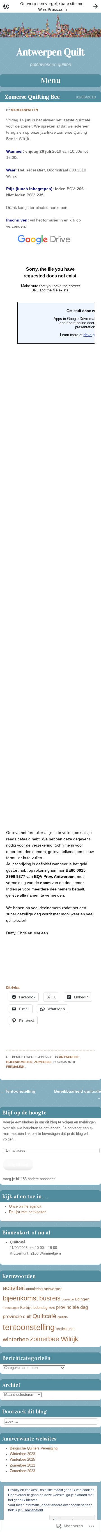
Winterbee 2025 (22, 1460)
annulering (34, 1289)
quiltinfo (63, 1317)
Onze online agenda (25, 1206)
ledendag (40, 1308)
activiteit (14, 1287)
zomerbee (43, 1062)
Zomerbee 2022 (22, 1465)
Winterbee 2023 (22, 1454)
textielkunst (65, 1329)
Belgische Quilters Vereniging (34, 1448)
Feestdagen (11, 1307)
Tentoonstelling (17, 1091)
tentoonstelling (29, 1327)
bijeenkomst (20, 1298)
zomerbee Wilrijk (54, 1339)
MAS (52, 1307)
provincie (12, 1316)
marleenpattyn (24, 110)
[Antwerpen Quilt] (50, 36)
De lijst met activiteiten (27, 1212)
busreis (50, 1298)
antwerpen (69, 1057)
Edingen (82, 1299)
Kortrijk (26, 1308)
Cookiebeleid (32, 1510)
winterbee (16, 1339)
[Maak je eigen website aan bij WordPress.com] (50, 6)
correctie (68, 1299)
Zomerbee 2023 (22, 1471)
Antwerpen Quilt (50, 52)
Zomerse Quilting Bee (32, 96)
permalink (15, 1066)
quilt (27, 1316)
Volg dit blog (18, 1165)
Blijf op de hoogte (24, 1112)
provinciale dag (72, 1307)
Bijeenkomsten (19, 1062)
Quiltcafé (44, 1316)
